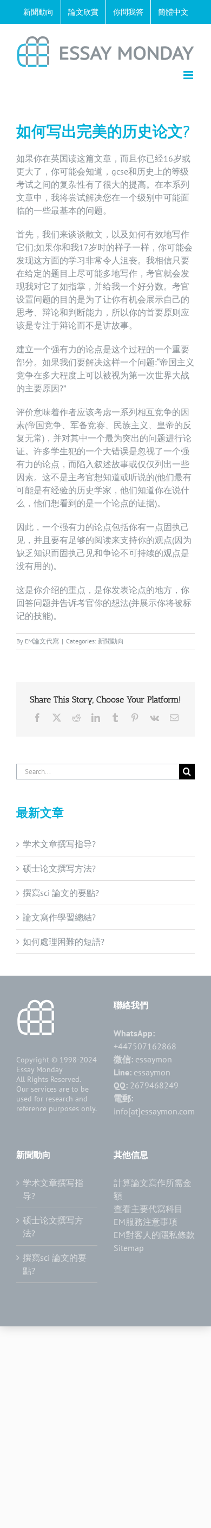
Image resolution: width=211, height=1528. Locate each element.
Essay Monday (39, 1069)
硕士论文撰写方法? (59, 868)
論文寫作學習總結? (59, 917)
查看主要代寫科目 (148, 1208)
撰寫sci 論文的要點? (61, 892)
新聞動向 (111, 641)
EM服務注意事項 (145, 1221)
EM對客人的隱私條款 (154, 1234)
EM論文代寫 (42, 641)
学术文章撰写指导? (59, 844)
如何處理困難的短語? (63, 941)
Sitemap (129, 1247)
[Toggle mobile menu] (189, 75)
